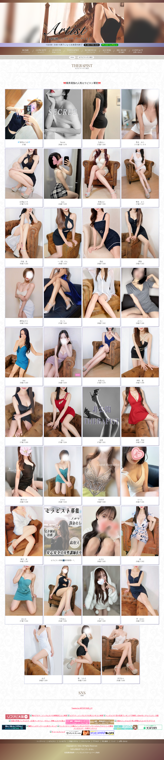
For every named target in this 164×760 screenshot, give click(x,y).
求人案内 (105, 741)
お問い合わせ (123, 741)
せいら (62, 321)
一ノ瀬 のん (63, 261)
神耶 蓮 (140, 380)
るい (101, 321)
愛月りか (24, 500)
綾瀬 (24, 440)
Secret (62, 142)
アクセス (96, 741)
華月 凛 (24, 559)
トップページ (41, 741)
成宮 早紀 (140, 440)
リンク (113, 741)
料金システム (73, 741)
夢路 (140, 261)
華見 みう (140, 202)
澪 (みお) (140, 619)
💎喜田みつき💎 (24, 142)
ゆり (62, 380)
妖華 (101, 440)
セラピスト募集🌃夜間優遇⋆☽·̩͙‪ (63, 560)
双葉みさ (101, 202)
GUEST (101, 500)
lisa (24, 380)
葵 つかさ (82, 678)
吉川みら (120, 678)
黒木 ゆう (140, 142)
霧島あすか (24, 321)
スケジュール (85, 741)
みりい (140, 321)
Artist (79, 746)
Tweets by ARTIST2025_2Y (82, 708)
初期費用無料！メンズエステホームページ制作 (82, 753)
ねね (62, 202)
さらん (101, 619)
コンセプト (62, 741)
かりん (140, 500)
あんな (23, 619)
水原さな (101, 380)
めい (62, 440)
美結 (101, 261)
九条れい (101, 142)
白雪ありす (24, 202)
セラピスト (52, 741)
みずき (101, 559)
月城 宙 (24, 261)
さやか (62, 500)
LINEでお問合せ (110, 45)
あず (43, 678)
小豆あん (62, 619)
